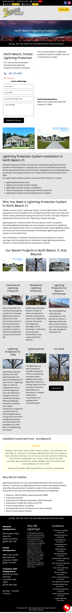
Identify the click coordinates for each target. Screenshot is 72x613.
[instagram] (69, 2)
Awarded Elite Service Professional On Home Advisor (29, 511)
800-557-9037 (22, 44)
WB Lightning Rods (37, 611)
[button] (4, 265)
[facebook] (65, 2)
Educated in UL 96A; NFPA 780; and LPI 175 (24, 505)
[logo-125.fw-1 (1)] (13, 8)
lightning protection (36, 308)
